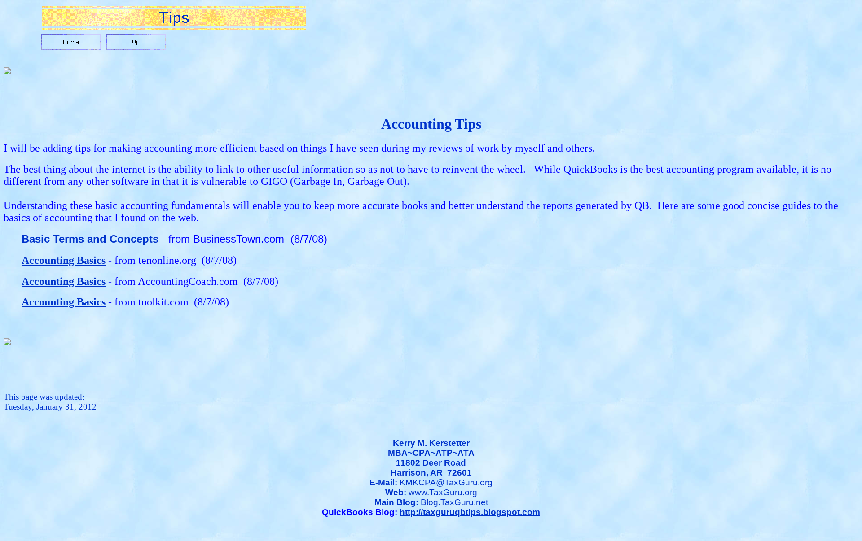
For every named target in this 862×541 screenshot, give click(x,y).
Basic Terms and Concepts (90, 239)
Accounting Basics (64, 260)
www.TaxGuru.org (443, 492)
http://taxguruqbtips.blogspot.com (470, 512)
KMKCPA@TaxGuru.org (446, 482)
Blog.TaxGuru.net (454, 502)
